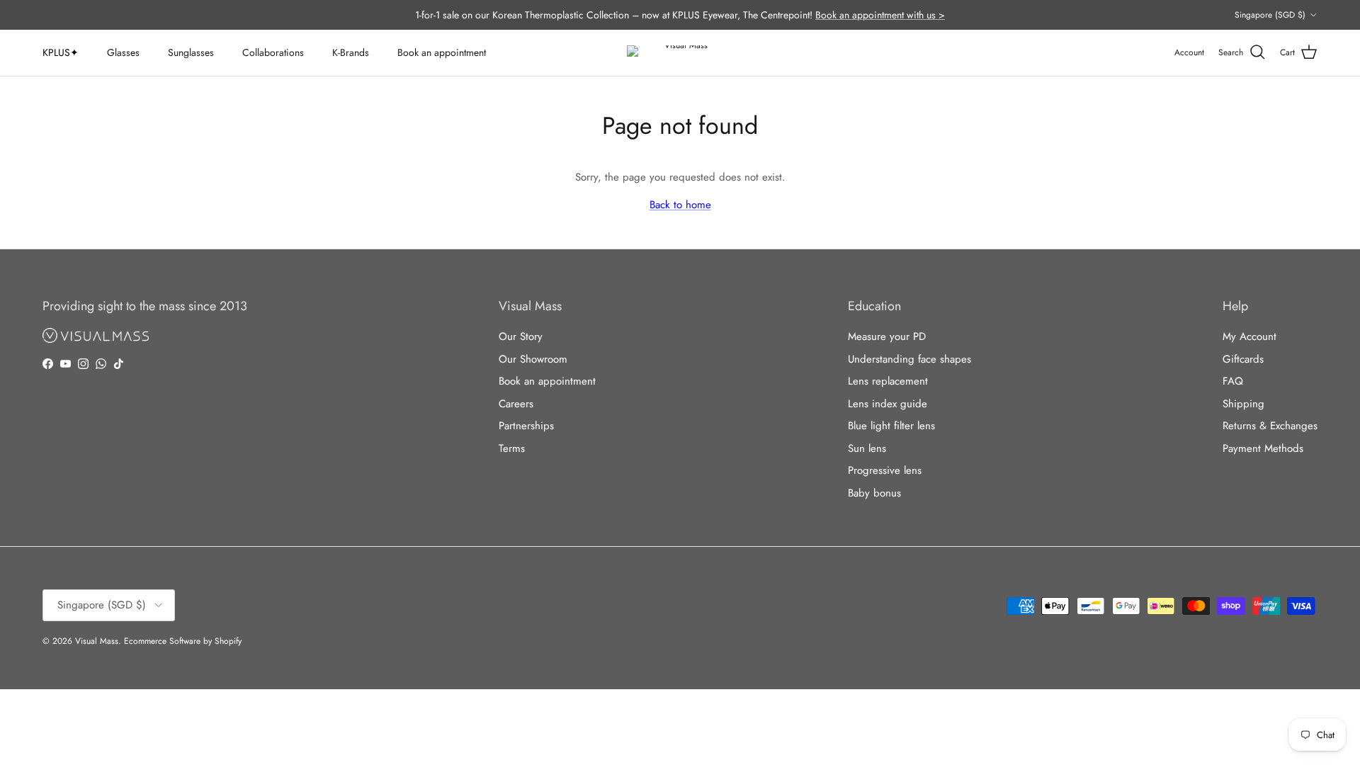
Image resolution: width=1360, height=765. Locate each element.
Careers (516, 404)
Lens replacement (888, 381)
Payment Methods (1263, 448)
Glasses (123, 52)
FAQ (1233, 381)
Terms (512, 448)
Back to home (680, 204)
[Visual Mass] (680, 52)
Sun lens (867, 448)
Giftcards (1243, 359)
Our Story (521, 336)
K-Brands (350, 52)
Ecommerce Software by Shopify (183, 641)
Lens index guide (887, 404)
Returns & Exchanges (1270, 426)
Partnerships (526, 426)
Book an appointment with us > (880, 15)
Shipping (1243, 404)
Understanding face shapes (909, 359)
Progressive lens (885, 470)
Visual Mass (96, 641)
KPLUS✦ (60, 52)
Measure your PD (887, 336)
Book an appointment (441, 52)
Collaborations (273, 52)
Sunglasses (191, 52)
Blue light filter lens (891, 426)
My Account (1249, 336)
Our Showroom (533, 359)
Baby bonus (874, 493)
